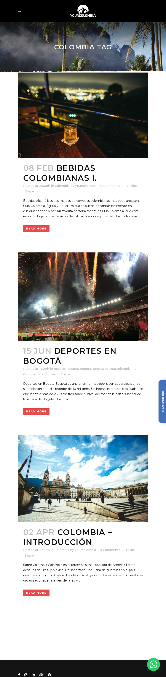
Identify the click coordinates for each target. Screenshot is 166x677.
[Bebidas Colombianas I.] (83, 115)
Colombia (62, 186)
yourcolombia (85, 186)
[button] (153, 664)
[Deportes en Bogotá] (83, 296)
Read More (36, 228)
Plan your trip (163, 401)
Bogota (98, 369)
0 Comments (110, 186)
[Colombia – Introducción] (83, 478)
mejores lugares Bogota (72, 369)
